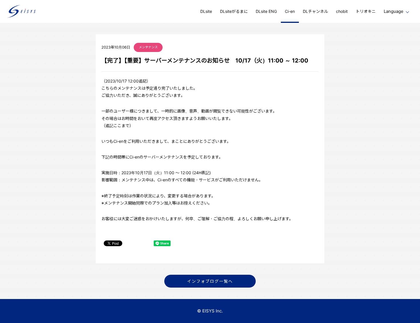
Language (393, 11)
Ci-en (290, 11)
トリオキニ (366, 11)
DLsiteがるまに (234, 11)
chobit (342, 11)
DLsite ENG (266, 11)
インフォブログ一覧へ (210, 281)
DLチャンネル (315, 11)
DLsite (206, 11)
